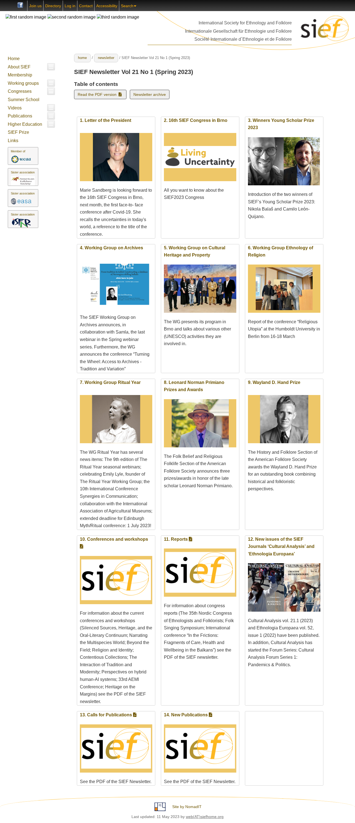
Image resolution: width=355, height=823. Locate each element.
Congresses (20, 91)
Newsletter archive (149, 94)
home (82, 58)
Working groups (23, 83)
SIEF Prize (18, 132)
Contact (86, 6)
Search (127, 6)
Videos (15, 108)
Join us (35, 6)
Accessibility (106, 6)
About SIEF (19, 67)
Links (13, 140)
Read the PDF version (98, 94)
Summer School (23, 99)
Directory (53, 6)
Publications (20, 116)
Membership (20, 75)
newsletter (106, 58)
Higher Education (25, 124)
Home (14, 58)
